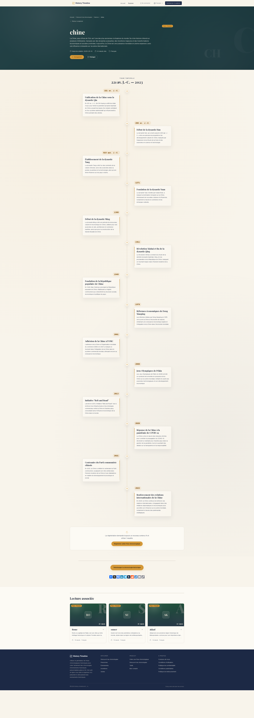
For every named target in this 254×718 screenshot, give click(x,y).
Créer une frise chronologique (139, 659)
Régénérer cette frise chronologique (127, 544)
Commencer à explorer (173, 3)
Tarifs (131, 665)
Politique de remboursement (167, 672)
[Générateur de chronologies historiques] (81, 3)
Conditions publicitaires (165, 668)
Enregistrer (78, 57)
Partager (93, 57)
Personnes (104, 662)
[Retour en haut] (87, 686)
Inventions (104, 668)
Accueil (123, 3)
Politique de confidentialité (166, 665)
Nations (96, 17)
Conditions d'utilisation (165, 662)
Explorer (131, 3)
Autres (103, 672)
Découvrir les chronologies (84, 17)
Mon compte (134, 668)
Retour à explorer (77, 21)
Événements (105, 665)
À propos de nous (164, 659)
